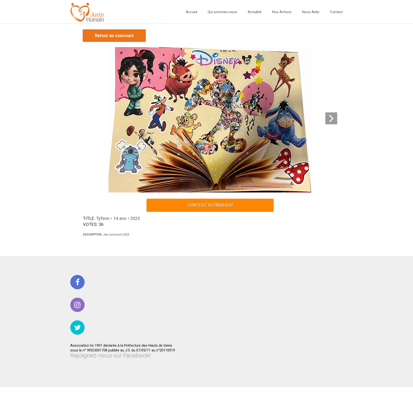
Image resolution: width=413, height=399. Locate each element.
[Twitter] (77, 327)
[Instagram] (77, 305)
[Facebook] (77, 282)
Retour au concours (114, 35)
